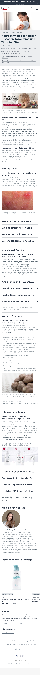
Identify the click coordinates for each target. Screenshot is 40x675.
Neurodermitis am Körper (11, 309)
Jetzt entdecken (20, 4)
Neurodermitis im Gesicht (11, 131)
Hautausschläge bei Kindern (22, 150)
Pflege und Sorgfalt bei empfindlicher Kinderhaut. (17, 444)
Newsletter (33, 641)
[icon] (15, 649)
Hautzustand (5, 32)
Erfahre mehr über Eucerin (12, 623)
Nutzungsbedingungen (11, 644)
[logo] (5, 8)
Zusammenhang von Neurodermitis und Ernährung (20, 403)
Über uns (17, 660)
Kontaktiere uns (8, 633)
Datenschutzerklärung (20, 641)
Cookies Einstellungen (29, 644)
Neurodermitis (17, 32)
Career (23, 660)
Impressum (7, 641)
